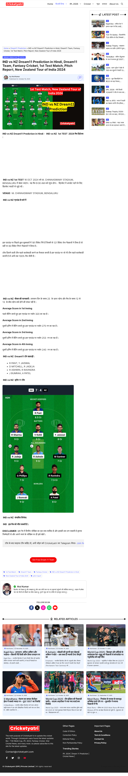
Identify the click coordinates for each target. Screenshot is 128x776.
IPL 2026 (74, 4)
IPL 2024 (66, 754)
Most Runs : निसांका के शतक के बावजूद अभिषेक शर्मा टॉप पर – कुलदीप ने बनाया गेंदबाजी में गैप (104, 701)
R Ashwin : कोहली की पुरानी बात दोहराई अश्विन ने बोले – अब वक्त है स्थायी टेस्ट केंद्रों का (63, 654)
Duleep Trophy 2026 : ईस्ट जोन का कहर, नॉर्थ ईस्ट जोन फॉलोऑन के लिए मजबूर (115, 114)
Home (50, 4)
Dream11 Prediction (18, 48)
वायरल (104, 4)
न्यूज (98, 4)
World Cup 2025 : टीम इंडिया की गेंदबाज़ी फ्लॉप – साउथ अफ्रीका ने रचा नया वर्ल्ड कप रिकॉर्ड (64, 701)
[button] (122, 3)
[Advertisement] (43, 27)
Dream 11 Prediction (80, 754)
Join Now (82, 543)
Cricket (87, 4)
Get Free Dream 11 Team (43, 560)
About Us (114, 4)
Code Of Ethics (69, 731)
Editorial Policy (69, 739)
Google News (106, 766)
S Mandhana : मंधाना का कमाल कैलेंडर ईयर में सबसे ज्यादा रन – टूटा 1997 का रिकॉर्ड (22, 700)
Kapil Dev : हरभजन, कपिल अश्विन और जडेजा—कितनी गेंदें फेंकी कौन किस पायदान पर (22, 653)
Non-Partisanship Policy (72, 743)
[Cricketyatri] (15, 3)
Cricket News (68, 756)
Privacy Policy (120, 766)
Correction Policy (70, 735)
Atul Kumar (16, 76)
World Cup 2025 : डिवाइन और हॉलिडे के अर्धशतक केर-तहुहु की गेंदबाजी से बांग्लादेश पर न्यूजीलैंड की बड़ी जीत (105, 654)
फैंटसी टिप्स (60, 4)
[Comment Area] (80, 77)
